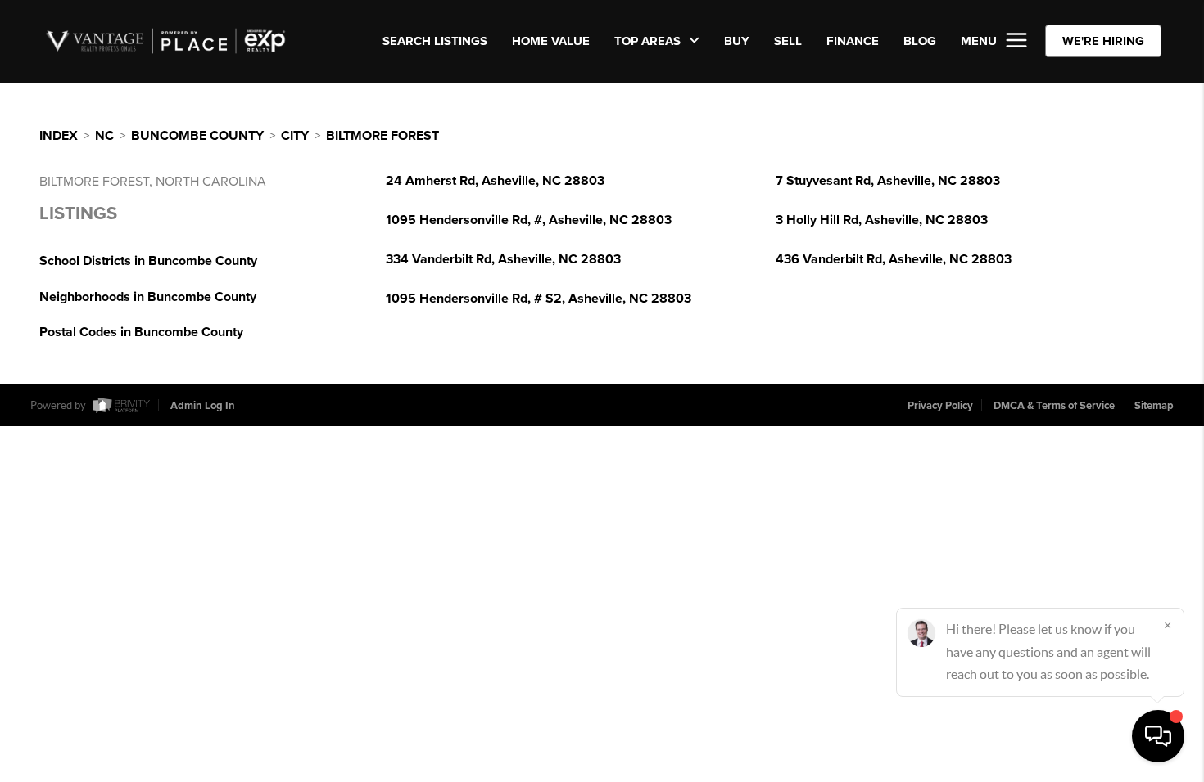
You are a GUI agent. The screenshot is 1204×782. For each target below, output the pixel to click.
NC (104, 136)
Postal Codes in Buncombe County (141, 332)
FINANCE (852, 41)
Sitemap (1154, 405)
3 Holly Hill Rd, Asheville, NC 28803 (882, 220)
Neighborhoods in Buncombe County (147, 297)
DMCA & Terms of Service (1054, 405)
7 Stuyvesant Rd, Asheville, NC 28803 (888, 180)
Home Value (551, 41)
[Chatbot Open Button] (1158, 736)
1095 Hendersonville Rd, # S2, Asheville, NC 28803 (538, 298)
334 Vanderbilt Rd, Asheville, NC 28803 (503, 259)
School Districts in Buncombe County (148, 261)
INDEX (58, 136)
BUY (736, 41)
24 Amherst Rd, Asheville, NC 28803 (495, 180)
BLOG (919, 41)
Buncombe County (197, 136)
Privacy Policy (940, 405)
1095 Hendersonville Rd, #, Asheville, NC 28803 (529, 220)
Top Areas (649, 41)
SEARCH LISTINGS (434, 41)
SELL (788, 41)
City (295, 136)
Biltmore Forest (382, 136)
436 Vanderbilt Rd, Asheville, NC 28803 (894, 259)
